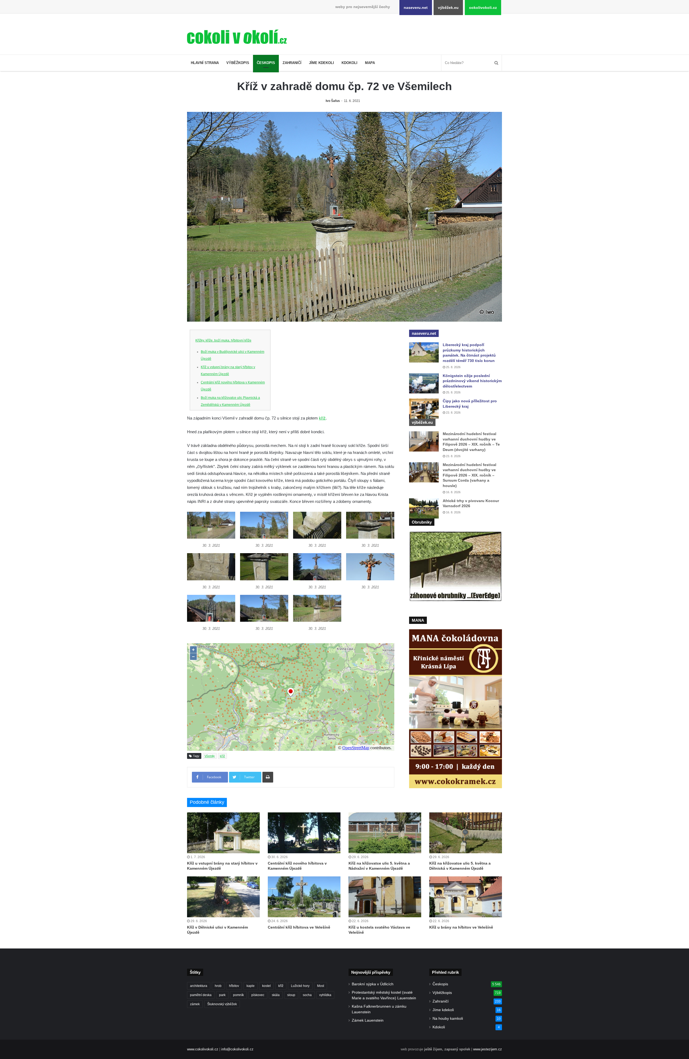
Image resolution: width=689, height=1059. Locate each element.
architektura (198, 986)
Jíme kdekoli (321, 63)
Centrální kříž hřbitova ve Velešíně (299, 927)
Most (320, 986)
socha (307, 995)
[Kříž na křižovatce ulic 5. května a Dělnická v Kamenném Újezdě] (465, 832)
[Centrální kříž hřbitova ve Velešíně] (304, 896)
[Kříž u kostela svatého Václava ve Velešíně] (385, 896)
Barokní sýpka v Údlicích (372, 984)
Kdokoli (349, 63)
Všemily (210, 756)
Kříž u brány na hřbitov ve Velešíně (461, 927)
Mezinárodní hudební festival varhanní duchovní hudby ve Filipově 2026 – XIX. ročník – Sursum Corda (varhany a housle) (469, 475)
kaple (251, 986)
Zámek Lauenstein (368, 1020)
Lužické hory (300, 986)
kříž (322, 418)
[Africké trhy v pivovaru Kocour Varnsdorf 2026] (424, 508)
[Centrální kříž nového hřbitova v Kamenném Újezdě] (304, 832)
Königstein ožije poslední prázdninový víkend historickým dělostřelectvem (472, 381)
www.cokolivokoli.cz (202, 1049)
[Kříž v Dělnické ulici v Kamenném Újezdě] (223, 896)
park (222, 995)
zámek (195, 1004)
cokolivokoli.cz (483, 7)
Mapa (370, 63)
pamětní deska (201, 995)
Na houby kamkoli (448, 1019)
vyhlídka (325, 995)
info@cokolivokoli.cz (237, 1049)
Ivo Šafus (333, 101)
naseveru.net (416, 7)
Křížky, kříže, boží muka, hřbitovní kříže (223, 340)
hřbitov (234, 986)
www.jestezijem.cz (487, 1049)
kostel (266, 986)
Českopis (266, 63)
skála (276, 995)
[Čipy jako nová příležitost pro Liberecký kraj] (424, 409)
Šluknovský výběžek (222, 1004)
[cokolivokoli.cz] (237, 37)
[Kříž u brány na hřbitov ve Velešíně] (465, 896)
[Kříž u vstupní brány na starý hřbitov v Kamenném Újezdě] (223, 832)
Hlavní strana (205, 63)
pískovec (257, 995)
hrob (218, 986)
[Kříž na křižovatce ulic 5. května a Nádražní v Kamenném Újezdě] (385, 832)
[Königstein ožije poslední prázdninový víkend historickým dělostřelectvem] (424, 383)
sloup (291, 995)
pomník (238, 995)
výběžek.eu (448, 7)
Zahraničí (292, 63)
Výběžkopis (237, 63)
